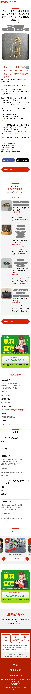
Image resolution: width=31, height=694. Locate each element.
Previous (4, 559)
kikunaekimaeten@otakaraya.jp (12, 410)
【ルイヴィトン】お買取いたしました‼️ (20, 241)
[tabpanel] (15, 546)
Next (27, 559)
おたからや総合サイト (15, 675)
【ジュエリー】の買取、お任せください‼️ (20, 209)
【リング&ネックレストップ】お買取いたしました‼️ (20, 270)
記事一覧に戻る (8, 169)
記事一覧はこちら (8, 321)
